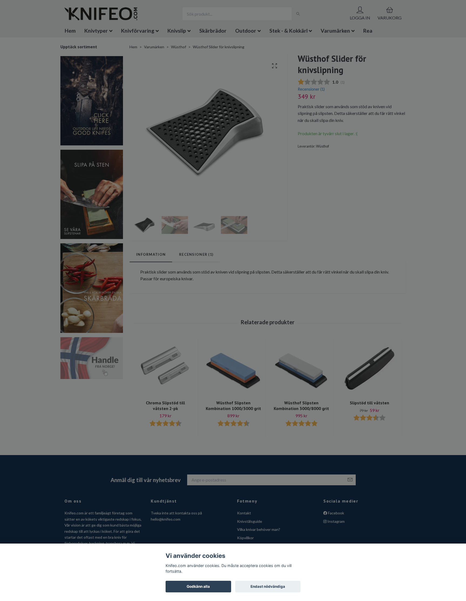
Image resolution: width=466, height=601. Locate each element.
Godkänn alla (198, 586)
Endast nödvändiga (268, 586)
